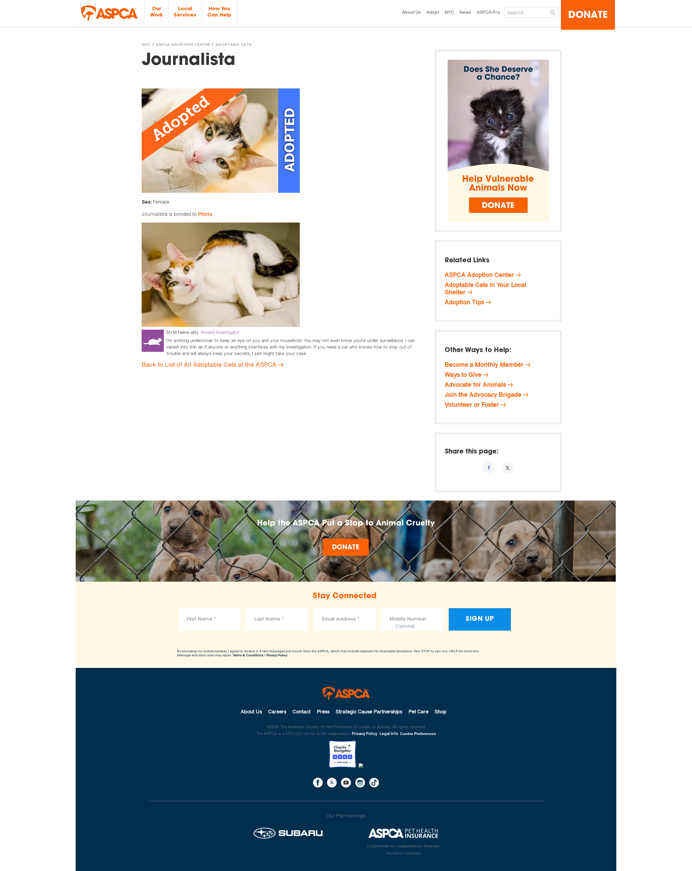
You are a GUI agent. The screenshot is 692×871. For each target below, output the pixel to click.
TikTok (374, 782)
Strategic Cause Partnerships (369, 711)
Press (323, 711)
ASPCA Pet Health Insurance (403, 833)
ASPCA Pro (488, 12)
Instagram (360, 782)
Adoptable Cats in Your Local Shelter (485, 288)
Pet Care (418, 711)
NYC (449, 12)
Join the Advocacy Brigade (483, 394)
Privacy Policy (277, 655)
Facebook (318, 782)
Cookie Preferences (418, 733)
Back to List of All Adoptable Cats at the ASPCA (209, 364)
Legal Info (389, 733)
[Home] (109, 13)
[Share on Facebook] (489, 467)
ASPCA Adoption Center (183, 45)
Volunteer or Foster (472, 404)
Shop (441, 711)
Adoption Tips (464, 302)
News (465, 12)
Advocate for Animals (475, 384)
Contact (301, 711)
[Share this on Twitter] (508, 467)
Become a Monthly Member (484, 364)
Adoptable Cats (233, 45)
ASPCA (346, 693)
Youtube (346, 782)
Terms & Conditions (247, 655)
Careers (277, 711)
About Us (411, 12)
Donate (588, 15)
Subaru (288, 833)
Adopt (432, 12)
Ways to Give (463, 374)
